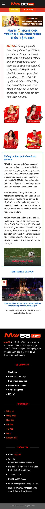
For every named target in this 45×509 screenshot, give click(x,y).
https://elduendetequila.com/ (21, 462)
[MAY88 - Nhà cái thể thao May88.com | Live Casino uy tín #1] (22, 4)
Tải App (9, 429)
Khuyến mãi (11, 438)
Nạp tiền (10, 420)
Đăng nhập (11, 415)
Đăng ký (10, 411)
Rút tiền (9, 424)
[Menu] (3, 4)
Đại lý (8, 433)
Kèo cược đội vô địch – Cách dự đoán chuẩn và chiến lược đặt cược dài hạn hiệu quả (22, 304)
